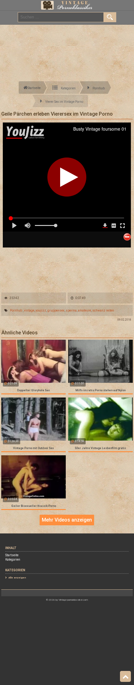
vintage (29, 310)
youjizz (41, 310)
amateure (84, 310)
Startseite (11, 555)
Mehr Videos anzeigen (67, 520)
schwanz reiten (103, 310)
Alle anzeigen (17, 577)
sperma (71, 310)
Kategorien (12, 559)
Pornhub (16, 310)
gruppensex (56, 310)
